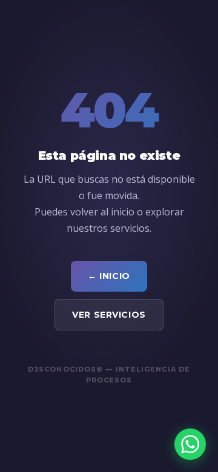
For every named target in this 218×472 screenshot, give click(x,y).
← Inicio (109, 275)
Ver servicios (108, 314)
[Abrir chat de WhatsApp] (190, 444)
